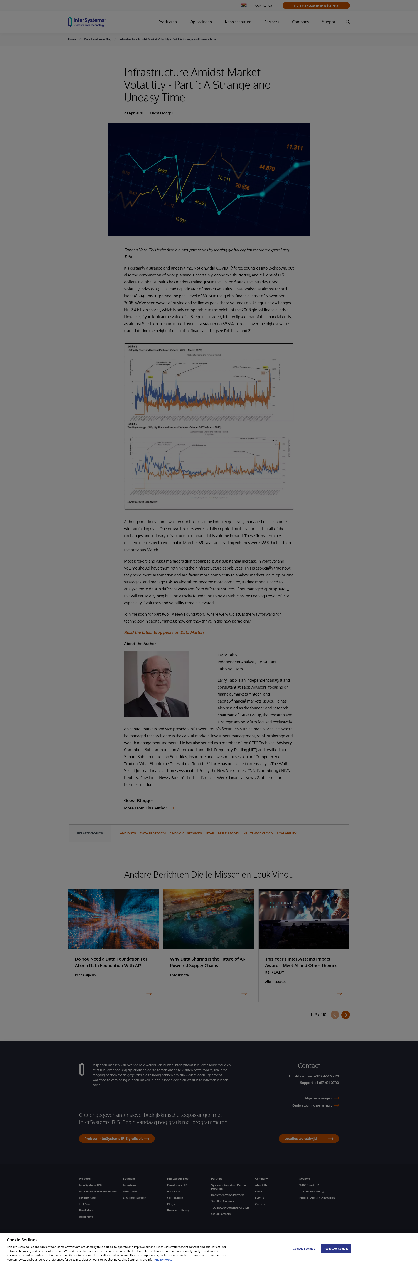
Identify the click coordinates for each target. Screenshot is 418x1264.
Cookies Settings (304, 1248)
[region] (209, 1248)
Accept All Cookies (336, 1248)
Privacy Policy (163, 1259)
